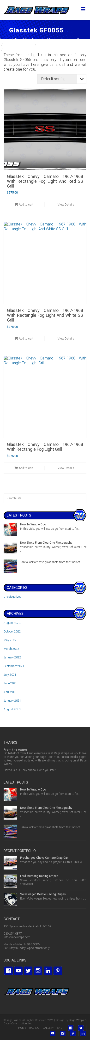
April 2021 (10, 692)
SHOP (60, 1027)
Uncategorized (12, 596)
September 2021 (14, 666)
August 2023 (12, 623)
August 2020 (12, 709)
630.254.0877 (13, 933)
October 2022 (12, 631)
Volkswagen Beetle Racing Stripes (43, 894)
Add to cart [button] (25, 204)
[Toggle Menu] (82, 9)
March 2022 (11, 649)
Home (5, 39)
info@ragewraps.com (17, 937)
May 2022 (10, 640)
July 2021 (10, 674)
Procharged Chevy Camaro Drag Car (44, 857)
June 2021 (10, 683)
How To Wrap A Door (33, 524)
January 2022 (12, 657)
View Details (65, 204)
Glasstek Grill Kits (19, 44)
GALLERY (48, 1027)
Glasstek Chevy (51, 44)
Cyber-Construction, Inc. (18, 1023)
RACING (34, 1027)
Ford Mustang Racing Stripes (39, 876)
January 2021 (12, 700)
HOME (22, 1027)
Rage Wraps (13, 1020)
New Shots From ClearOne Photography (46, 542)
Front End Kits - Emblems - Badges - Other (50, 39)
